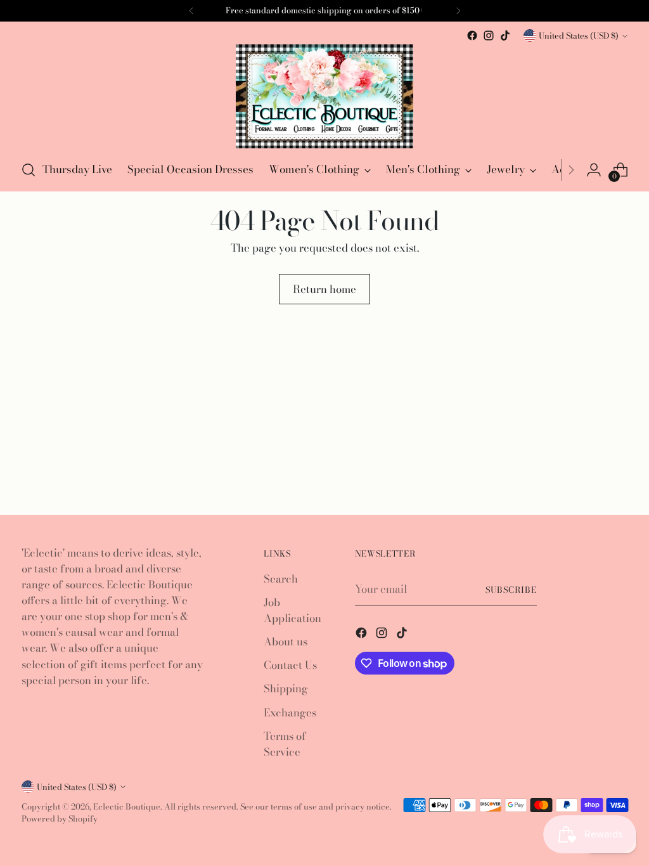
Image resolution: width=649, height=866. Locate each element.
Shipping (286, 688)
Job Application (292, 610)
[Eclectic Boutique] (324, 96)
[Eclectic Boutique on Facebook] (472, 35)
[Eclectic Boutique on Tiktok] (505, 35)
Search (281, 579)
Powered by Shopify (60, 818)
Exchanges (290, 712)
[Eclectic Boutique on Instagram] (488, 35)
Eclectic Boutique (126, 806)
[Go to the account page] (594, 170)
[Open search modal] (28, 170)
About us (285, 641)
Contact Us (290, 665)
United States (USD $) (579, 35)
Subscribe (511, 589)
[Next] (571, 169)
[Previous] (191, 11)
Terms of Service (285, 744)
